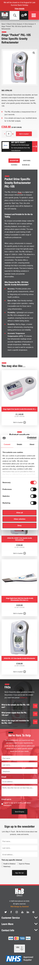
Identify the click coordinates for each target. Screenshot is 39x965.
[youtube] (22, 912)
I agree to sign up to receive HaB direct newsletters (17, 803)
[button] (34, 53)
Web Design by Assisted (20, 906)
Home (3, 24)
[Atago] (6, 146)
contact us (23, 697)
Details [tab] (19, 444)
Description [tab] (14, 160)
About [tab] (32, 444)
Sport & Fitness (24, 863)
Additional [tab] (27, 160)
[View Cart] (22, 15)
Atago (20, 192)
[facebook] (11, 912)
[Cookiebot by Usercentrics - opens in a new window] (28, 438)
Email (7, 777)
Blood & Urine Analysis (14, 24)
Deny (19, 525)
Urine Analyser (29, 24)
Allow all (19, 513)
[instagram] (17, 912)
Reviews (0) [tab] (26, 165)
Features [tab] (14, 165)
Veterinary (7, 866)
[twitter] (6, 912)
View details (19, 8)
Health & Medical (9, 863)
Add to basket (24, 134)
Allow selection (19, 519)
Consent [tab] (7, 444)
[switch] (33, 489)
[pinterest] (33, 912)
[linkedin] (28, 912)
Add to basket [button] (18, 422)
